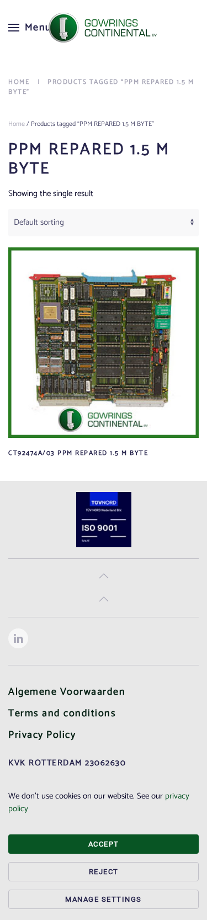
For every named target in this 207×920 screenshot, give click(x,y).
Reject (104, 872)
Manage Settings (103, 899)
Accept (103, 844)
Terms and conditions (62, 713)
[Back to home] (104, 27)
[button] (30, 27)
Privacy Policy (42, 735)
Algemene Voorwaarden (66, 692)
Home (16, 124)
